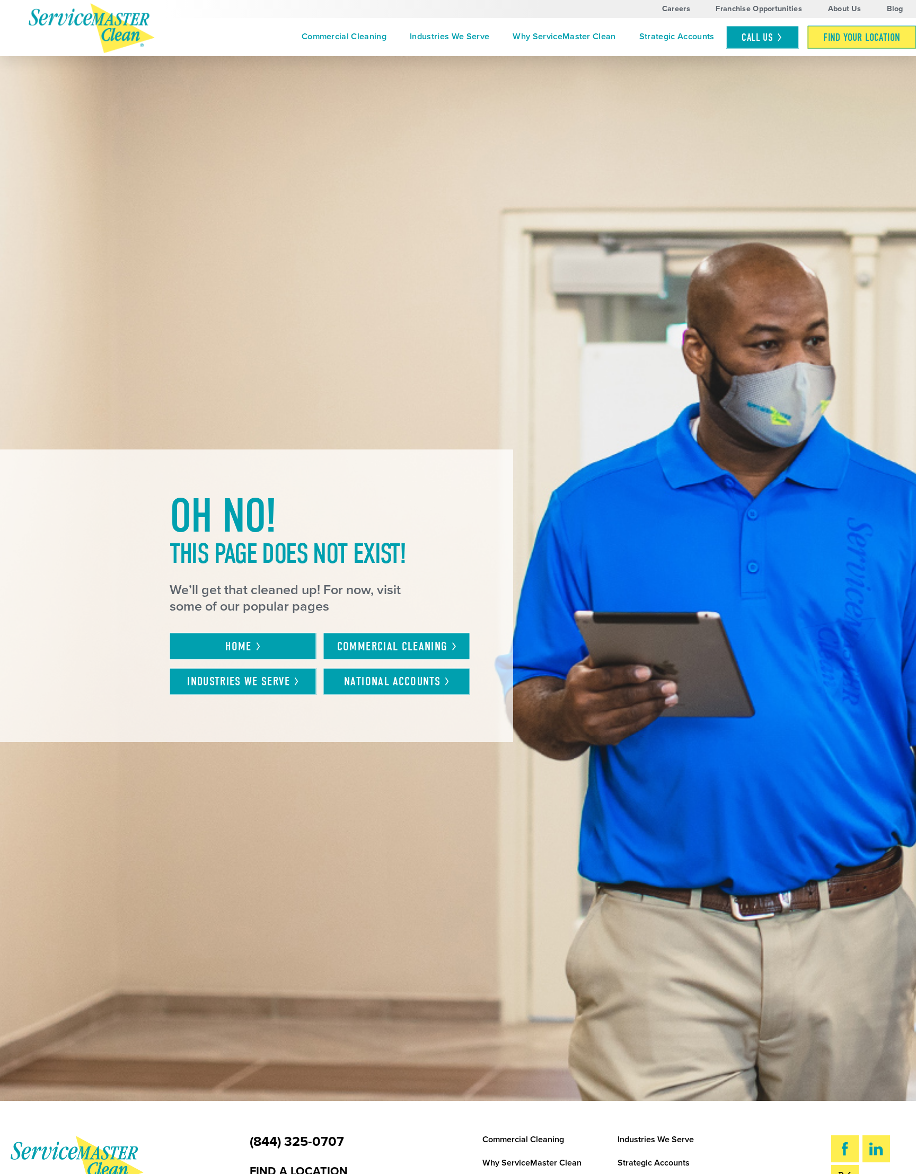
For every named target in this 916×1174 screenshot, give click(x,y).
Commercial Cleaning (344, 36)
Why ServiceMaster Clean (564, 36)
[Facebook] (845, 1148)
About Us (844, 8)
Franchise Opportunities (759, 8)
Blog (895, 8)
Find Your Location (861, 37)
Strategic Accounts (677, 36)
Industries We (238, 681)
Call (757, 37)
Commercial (392, 647)
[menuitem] (344, 37)
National (392, 681)
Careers (676, 8)
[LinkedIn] (876, 1148)
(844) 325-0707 (297, 1142)
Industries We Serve (449, 36)
